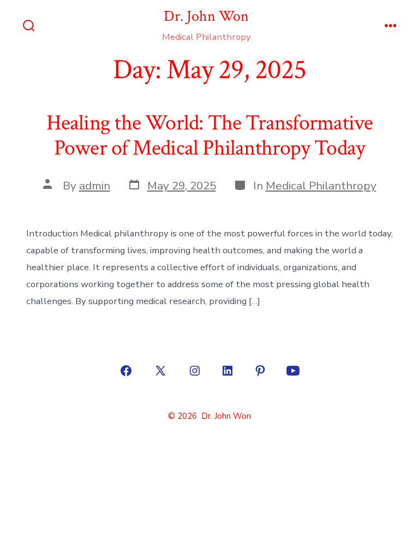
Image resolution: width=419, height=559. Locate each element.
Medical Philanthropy (321, 185)
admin (94, 185)
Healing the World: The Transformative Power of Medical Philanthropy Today (209, 135)
